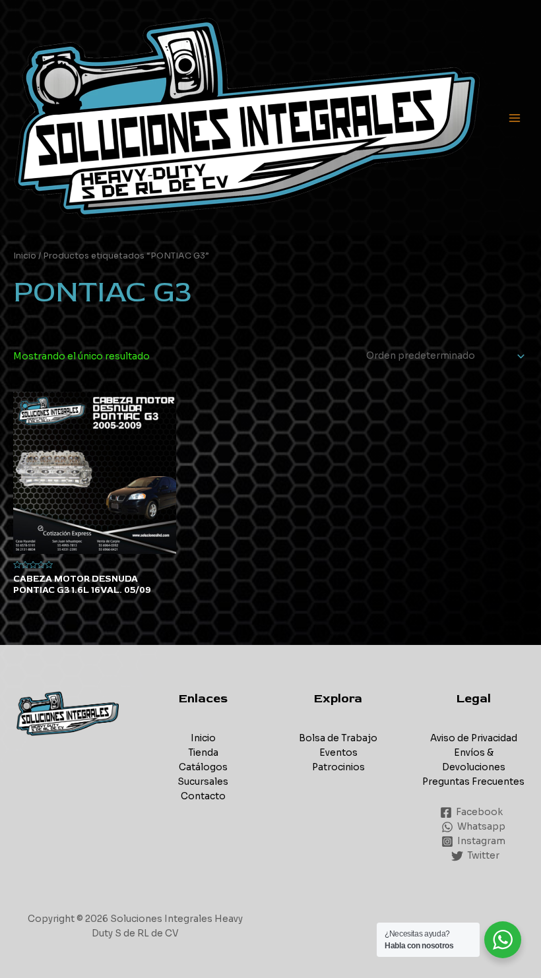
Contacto (203, 796)
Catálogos (203, 767)
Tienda (203, 752)
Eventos (338, 752)
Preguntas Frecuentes (473, 781)
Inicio (24, 256)
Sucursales (202, 781)
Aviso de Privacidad (473, 738)
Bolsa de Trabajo (338, 738)
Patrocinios (338, 767)
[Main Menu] (515, 118)
